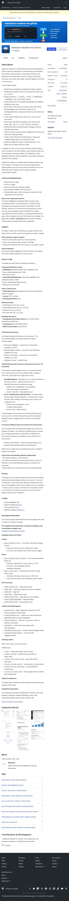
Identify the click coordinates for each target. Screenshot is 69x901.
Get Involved (56, 858)
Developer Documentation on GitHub (13, 531)
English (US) (64, 86)
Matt (4, 875)
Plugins (21, 864)
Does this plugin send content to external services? (17, 806)
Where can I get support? (9, 822)
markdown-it (20, 510)
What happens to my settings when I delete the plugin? (19, 817)
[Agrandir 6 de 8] (42, 713)
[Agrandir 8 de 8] (42, 731)
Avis (13, 58)
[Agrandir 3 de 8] (13, 733)
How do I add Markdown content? (13, 785)
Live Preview (62, 49)
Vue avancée (52, 105)
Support (64, 58)
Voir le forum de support (55, 138)
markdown (64, 93)
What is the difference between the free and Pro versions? (20, 811)
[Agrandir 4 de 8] (27, 713)
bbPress (5, 878)
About (3, 858)
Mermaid (19, 505)
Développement (33, 58)
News (3, 861)
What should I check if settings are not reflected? (17, 795)
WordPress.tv (40, 867)
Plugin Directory (6, 7)
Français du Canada (12, 889)
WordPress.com (7, 872)
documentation (63, 90)
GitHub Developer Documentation (12, 701)
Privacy (4, 867)
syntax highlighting (62, 100)
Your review (51, 121)
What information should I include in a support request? (19, 827)
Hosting (4, 864)
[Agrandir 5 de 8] (27, 724)
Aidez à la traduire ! (53, 12)
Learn (37, 858)
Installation (21, 58)
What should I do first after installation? (14, 780)
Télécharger (51, 49)
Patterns (21, 867)
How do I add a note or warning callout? (14, 790)
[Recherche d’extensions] (19, 18)
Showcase (22, 858)
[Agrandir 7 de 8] (42, 723)
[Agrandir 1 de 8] (13, 713)
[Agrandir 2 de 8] (13, 723)
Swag (54, 867)
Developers (38, 864)
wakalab (16, 50)
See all (65, 121)
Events (54, 861)
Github (58, 93)
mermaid (64, 97)
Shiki (18, 502)
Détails (5, 58)
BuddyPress (6, 881)
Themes (21, 861)
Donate (55, 864)
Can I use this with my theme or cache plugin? (16, 801)
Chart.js (17, 507)
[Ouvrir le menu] (66, 2)
